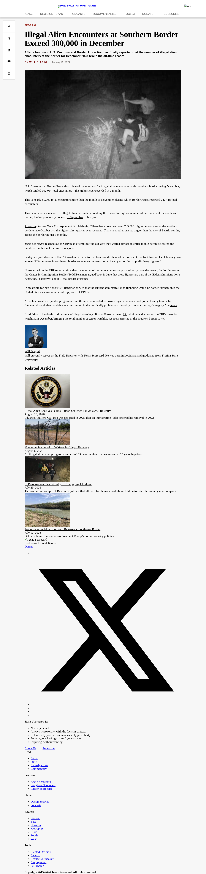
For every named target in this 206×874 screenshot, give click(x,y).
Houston (36, 825)
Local (34, 758)
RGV (34, 832)
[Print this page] (9, 73)
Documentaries (105, 13)
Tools (128, 13)
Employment (38, 862)
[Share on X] (9, 38)
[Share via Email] (9, 62)
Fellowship (37, 865)
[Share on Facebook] (9, 26)
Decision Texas (51, 13)
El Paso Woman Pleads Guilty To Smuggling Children (58, 484)
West (34, 839)
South (34, 835)
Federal (31, 25)
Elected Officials (41, 851)
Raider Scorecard (41, 788)
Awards (35, 855)
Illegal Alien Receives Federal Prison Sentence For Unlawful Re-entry (68, 410)
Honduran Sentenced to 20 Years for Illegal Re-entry (57, 447)
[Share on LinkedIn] (9, 50)
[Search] (187, 6)
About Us (30, 748)
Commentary (39, 768)
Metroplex (37, 828)
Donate (147, 13)
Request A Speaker (42, 858)
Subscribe (171, 13)
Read (27, 13)
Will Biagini (38, 62)
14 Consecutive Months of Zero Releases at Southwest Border (62, 529)
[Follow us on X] (106, 704)
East (33, 821)
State (34, 761)
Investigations (39, 765)
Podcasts (77, 13)
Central (35, 818)
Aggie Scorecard (41, 781)
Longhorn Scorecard (43, 785)
